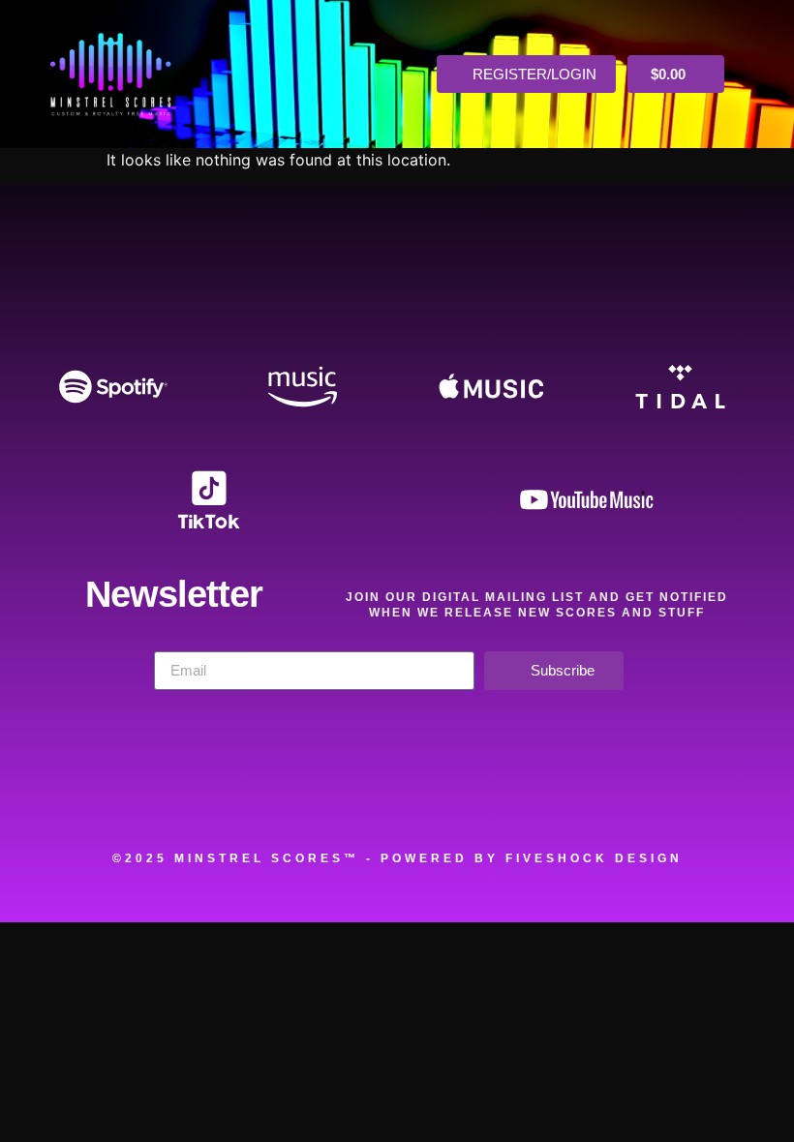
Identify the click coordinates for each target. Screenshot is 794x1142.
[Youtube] (545, 795)
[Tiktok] (645, 795)
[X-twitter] (347, 795)
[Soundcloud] (149, 795)
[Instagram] (446, 795)
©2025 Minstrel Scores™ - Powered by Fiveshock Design (397, 858)
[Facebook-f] (248, 795)
